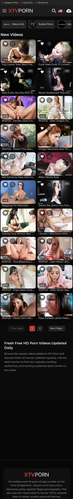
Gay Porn (28, 2)
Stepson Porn (11, 2)
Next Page (56, 328)
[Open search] (54, 11)
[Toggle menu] (4, 10)
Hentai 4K (42, 2)
